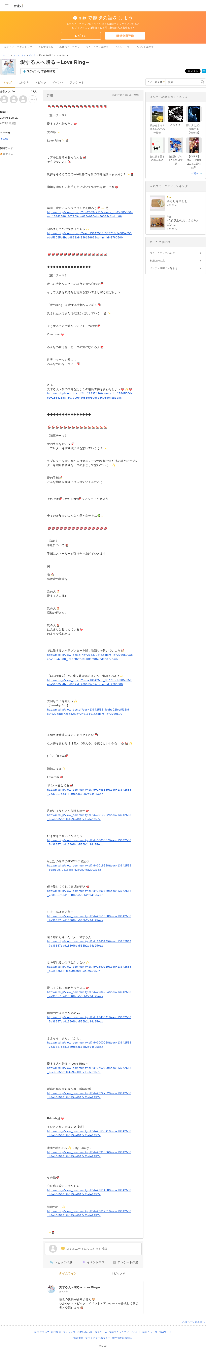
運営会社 (78, 1338)
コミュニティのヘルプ (162, 253)
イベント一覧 (122, 47)
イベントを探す (144, 47)
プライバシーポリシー (98, 1338)
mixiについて (41, 1332)
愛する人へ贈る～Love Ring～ (80, 1287)
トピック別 (118, 1273)
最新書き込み (46, 47)
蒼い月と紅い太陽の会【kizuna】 (194, 129)
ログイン (81, 35)
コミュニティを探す (97, 47)
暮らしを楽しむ (177, 201)
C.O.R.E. (175, 125)
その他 (32, 55)
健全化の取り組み (122, 1338)
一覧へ (195, 173)
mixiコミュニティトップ (18, 47)
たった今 (63, 1291)
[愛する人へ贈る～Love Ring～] (51, 1289)
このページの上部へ (193, 1321)
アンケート (77, 82)
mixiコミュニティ (119, 1332)
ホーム (6, 55)
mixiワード (165, 1332)
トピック (40, 82)
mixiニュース (150, 1332)
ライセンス (69, 1332)
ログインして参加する (41, 71)
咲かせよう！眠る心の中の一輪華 (157, 129)
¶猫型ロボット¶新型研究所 (176, 160)
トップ (7, 82)
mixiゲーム (101, 1332)
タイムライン (68, 1273)
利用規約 (56, 1332)
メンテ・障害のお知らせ (164, 268)
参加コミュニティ (69, 47)
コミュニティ (19, 55)
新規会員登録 (125, 35)
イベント (58, 82)
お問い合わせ (85, 1332)
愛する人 (8, 154)
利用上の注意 (157, 260)
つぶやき (23, 82)
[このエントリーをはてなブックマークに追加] (204, 72)
